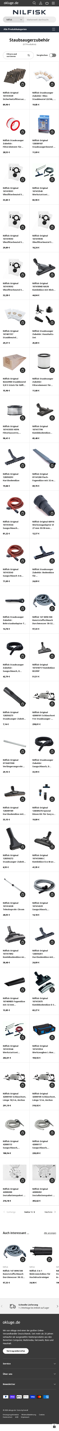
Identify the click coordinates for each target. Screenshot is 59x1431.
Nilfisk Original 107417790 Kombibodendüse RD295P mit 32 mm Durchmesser (42, 429)
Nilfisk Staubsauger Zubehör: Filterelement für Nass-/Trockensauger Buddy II (43, 382)
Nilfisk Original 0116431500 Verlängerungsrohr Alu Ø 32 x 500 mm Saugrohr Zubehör (13, 763)
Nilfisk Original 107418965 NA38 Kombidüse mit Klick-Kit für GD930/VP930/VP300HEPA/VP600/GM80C (43, 286)
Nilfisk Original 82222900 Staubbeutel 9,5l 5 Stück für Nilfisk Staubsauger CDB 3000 (14, 382)
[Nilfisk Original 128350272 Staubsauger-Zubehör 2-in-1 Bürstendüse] (14, 839)
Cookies (42, 1414)
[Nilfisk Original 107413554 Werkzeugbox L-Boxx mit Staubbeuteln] (44, 1029)
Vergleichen (42, 55)
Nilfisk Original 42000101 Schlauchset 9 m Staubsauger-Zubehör (43, 715)
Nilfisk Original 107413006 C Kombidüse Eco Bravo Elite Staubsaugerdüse (43, 858)
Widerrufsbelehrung (28, 1414)
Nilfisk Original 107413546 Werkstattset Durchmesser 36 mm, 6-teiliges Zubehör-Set (14, 1049)
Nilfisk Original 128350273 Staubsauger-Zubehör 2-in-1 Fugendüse (14, 715)
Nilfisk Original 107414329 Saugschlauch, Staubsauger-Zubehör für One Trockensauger (44, 906)
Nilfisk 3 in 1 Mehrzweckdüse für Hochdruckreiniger (40, 1274)
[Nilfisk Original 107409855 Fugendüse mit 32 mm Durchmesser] (14, 982)
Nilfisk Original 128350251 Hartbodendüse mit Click (42, 954)
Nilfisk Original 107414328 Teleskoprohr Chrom (13, 906)
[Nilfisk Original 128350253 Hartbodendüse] (14, 457)
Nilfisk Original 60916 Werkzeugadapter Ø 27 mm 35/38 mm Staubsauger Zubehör (43, 525)
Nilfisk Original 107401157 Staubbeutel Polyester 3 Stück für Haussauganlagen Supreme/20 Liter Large (14, 334)
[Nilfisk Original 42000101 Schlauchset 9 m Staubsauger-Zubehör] (44, 696)
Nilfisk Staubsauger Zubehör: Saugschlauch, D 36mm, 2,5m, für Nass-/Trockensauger (43, 763)
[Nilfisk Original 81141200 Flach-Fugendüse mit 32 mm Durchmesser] (44, 457)
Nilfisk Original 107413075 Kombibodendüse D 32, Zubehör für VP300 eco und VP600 (44, 1001)
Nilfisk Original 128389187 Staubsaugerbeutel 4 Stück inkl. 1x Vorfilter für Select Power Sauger (44, 143)
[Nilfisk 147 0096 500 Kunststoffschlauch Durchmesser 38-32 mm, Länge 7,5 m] (44, 600)
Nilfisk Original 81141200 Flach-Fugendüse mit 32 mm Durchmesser (43, 477)
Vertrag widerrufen (16, 1351)
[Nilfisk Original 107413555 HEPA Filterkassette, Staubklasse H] (14, 410)
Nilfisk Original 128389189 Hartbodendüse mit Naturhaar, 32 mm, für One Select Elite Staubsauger (14, 811)
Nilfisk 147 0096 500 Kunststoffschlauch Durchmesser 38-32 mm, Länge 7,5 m (42, 620)
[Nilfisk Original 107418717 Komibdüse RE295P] (44, 648)
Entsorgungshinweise (11, 1414)
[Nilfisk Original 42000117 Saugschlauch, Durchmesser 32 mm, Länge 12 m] (44, 1125)
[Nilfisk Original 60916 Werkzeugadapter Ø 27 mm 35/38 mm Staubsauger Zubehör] (44, 505)
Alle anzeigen (50, 1232)
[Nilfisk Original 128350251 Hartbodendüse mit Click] (44, 934)
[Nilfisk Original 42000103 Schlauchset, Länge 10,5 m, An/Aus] (14, 1077)
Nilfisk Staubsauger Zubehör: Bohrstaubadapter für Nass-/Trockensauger (14, 620)
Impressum (25, 1417)
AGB (16, 1417)
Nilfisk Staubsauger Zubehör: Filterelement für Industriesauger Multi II (14, 143)
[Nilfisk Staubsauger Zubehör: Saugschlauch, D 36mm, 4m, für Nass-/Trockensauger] (14, 648)
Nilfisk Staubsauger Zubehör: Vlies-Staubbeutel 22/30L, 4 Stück (43, 96)
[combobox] (29, 20)
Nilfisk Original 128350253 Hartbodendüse (11, 477)
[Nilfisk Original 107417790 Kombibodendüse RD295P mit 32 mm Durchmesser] (44, 410)
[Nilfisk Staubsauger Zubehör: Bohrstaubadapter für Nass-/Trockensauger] (14, 600)
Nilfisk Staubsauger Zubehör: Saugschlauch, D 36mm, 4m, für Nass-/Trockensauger (14, 668)
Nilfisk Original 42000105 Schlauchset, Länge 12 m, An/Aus (44, 1096)
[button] (47, 3)
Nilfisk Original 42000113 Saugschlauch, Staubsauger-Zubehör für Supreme (14, 1144)
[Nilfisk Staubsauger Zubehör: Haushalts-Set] (44, 314)
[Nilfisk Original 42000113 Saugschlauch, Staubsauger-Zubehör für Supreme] (14, 1125)
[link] (12, 1212)
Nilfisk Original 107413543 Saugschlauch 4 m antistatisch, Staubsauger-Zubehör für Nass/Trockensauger (14, 572)
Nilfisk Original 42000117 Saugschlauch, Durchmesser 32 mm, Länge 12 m (43, 1144)
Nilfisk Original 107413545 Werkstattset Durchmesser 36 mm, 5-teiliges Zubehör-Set (43, 191)
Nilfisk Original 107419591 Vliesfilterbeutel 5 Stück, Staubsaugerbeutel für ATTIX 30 (13, 191)
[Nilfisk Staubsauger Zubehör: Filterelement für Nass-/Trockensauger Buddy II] (44, 362)
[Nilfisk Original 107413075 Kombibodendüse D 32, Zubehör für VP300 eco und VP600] (44, 982)
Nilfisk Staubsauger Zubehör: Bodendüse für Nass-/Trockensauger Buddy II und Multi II (43, 572)
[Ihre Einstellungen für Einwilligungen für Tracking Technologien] (54, 1426)
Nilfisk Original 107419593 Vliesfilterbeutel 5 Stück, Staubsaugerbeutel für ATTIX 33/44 (13, 239)
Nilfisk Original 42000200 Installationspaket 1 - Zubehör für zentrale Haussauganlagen (14, 1192)
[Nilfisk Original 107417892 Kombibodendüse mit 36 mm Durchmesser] (14, 934)
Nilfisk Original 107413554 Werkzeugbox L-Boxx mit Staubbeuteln (43, 1049)
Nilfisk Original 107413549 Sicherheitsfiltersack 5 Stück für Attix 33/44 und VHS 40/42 (14, 96)
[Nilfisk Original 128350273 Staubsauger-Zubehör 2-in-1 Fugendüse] (14, 696)
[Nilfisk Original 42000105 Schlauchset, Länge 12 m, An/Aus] (44, 1077)
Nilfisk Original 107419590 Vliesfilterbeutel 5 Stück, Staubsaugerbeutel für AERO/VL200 (42, 239)
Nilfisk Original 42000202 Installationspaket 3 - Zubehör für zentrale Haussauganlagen (44, 1192)
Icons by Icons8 (22, 1410)
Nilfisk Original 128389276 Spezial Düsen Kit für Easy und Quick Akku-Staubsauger (44, 811)
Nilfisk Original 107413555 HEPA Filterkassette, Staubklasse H (11, 429)
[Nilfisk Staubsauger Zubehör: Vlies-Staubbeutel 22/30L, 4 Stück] (44, 76)
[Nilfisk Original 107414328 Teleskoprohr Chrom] (14, 886)
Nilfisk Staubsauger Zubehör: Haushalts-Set (43, 334)
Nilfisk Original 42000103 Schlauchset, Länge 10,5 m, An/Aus (14, 1096)
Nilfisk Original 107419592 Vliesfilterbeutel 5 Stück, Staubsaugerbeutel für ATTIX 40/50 (13, 286)
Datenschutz (7, 1417)
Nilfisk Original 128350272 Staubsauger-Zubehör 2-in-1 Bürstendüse (14, 858)
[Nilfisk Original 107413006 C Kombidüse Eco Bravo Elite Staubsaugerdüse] (44, 839)
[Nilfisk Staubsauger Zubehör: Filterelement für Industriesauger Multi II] (14, 124)
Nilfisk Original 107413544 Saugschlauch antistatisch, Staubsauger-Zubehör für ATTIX (14, 525)
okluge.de (12, 1410)
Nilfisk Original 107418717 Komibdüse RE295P (43, 667)
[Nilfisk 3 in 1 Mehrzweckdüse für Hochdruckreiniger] (41, 1251)
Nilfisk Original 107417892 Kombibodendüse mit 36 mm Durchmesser (14, 954)
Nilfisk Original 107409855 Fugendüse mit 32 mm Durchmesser (14, 1001)
